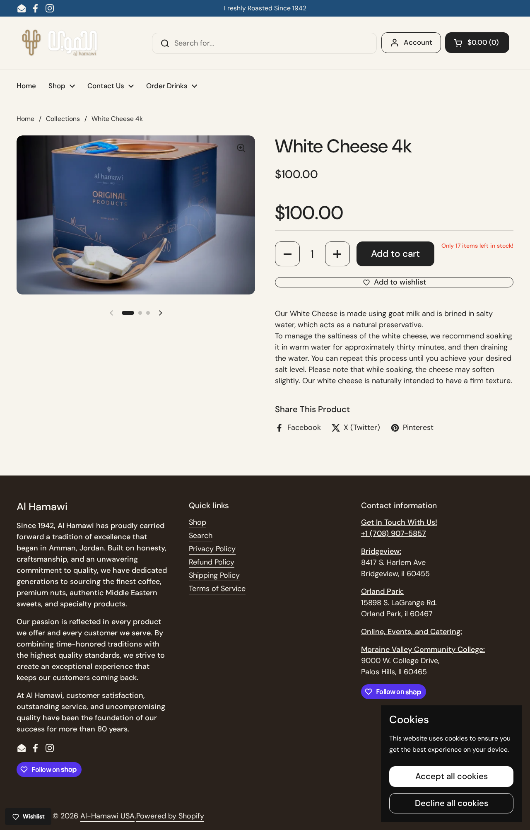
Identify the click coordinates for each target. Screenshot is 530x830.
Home (25, 118)
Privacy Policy (212, 549)
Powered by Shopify (170, 816)
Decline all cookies (451, 803)
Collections (63, 118)
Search (200, 535)
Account (418, 42)
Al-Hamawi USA (107, 816)
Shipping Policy (214, 575)
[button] (477, 42)
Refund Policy (211, 562)
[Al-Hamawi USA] (59, 43)
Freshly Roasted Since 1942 (265, 8)
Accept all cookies (451, 776)
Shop (197, 522)
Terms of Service (217, 589)
